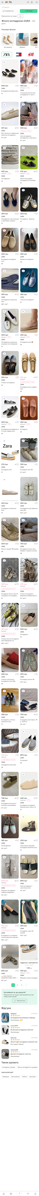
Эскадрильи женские (8, 765)
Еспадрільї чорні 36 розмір (27, 932)
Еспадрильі (24, 634)
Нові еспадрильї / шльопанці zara (26, 887)
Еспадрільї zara (6, 470)
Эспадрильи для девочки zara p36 (28, 509)
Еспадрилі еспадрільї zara (8, 260)
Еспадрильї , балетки (27, 219)
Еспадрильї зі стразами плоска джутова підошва (9, 936)
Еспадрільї (23, 429)
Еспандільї (23, 760)
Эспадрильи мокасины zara (9, 300)
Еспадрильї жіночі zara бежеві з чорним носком (28, 550)
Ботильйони (15, 1077)
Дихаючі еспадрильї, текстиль (21, 1054)
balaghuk (13, 1014)
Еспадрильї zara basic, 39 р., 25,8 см (28, 721)
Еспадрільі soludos (8, 1067)
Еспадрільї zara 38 (26, 470)
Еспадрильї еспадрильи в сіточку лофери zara (10, 430)
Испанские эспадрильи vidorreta (22, 1030)
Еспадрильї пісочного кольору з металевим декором (8, 804)
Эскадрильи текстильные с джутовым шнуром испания (10, 220)
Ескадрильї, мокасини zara (8, 509)
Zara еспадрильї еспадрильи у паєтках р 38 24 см (28, 137)
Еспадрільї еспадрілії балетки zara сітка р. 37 (28, 806)
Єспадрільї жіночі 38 (27, 679)
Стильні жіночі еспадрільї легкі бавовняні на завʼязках (10, 640)
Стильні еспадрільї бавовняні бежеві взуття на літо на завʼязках (28, 595)
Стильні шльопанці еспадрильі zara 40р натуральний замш (8, 680)
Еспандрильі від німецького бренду (23, 1018)
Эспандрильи (6, 846)
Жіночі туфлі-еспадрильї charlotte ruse (24, 1042)
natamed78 (14, 1050)
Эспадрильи (5, 179)
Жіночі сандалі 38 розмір (9, 549)
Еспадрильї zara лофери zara (28, 388)
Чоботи (24, 1077)
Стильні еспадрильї (8, 383)
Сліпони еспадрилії (27, 300)
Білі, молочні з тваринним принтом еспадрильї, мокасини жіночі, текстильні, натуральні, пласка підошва (10, 134)
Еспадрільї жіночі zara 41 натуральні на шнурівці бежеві (9, 595)
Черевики (5, 1077)
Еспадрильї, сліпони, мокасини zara (8, 721)
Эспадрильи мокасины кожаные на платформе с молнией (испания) (9, 343)
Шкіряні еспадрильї (27, 259)
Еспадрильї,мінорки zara (9, 91)
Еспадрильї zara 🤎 (26, 342)
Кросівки (33, 1077)
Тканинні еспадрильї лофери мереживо (8, 891)
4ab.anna (13, 1038)
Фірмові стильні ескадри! (29, 978)
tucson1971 (14, 1026)
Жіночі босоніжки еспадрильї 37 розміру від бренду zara (27, 179)
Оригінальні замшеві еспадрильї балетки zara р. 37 (28, 846)
